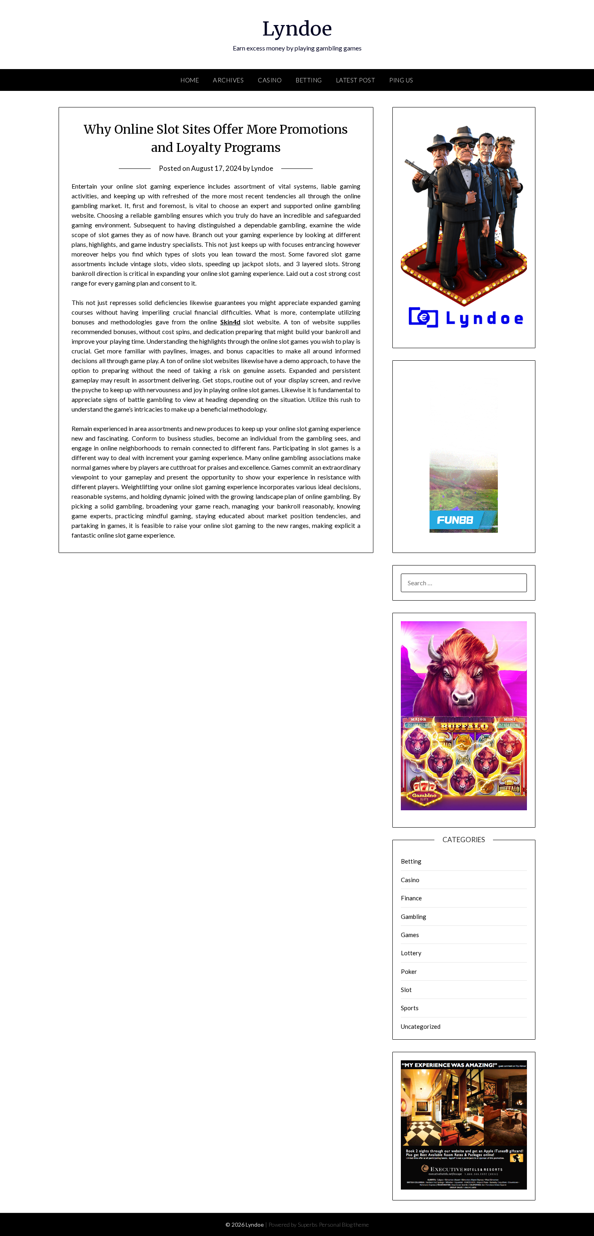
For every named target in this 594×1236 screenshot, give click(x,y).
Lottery (411, 952)
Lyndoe (297, 29)
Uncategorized (420, 1026)
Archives (228, 80)
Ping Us (401, 80)
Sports (410, 1007)
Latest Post (355, 80)
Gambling (413, 916)
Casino (270, 80)
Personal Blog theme (344, 1224)
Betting (309, 80)
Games (410, 934)
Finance (411, 898)
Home (190, 80)
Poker (409, 971)
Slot (406, 989)
